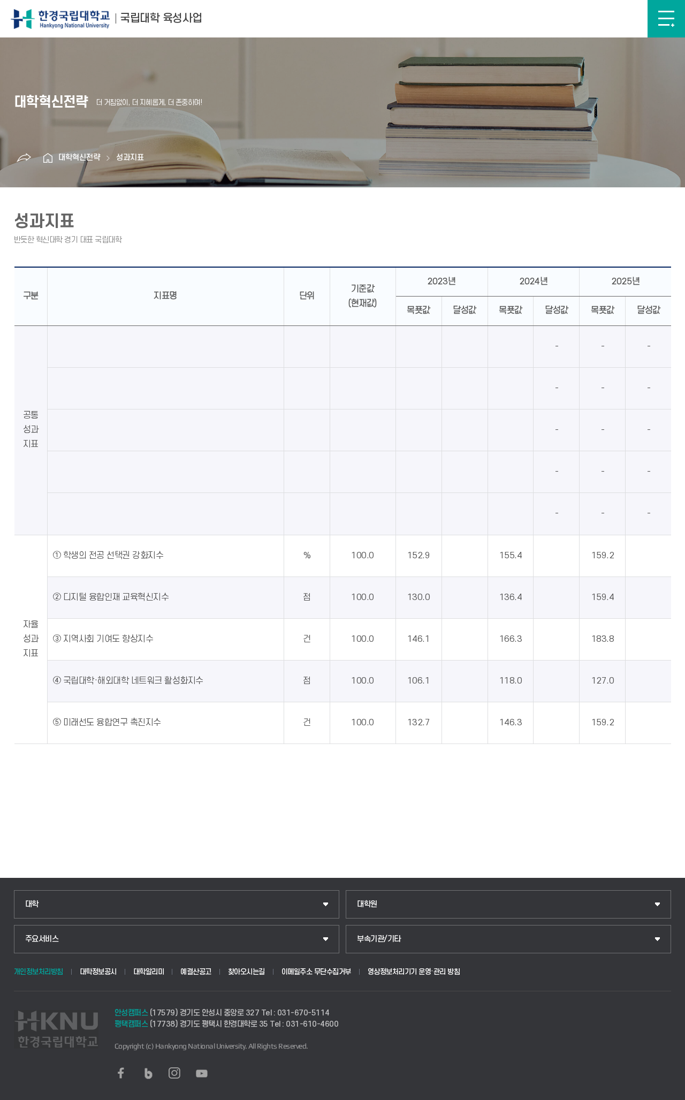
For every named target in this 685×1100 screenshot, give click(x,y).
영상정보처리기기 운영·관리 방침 (414, 972)
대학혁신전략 (79, 157)
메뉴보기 (666, 18)
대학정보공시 (98, 972)
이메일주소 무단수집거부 (316, 972)
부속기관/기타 (379, 939)
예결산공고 (195, 972)
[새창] (121, 1073)
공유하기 (23, 158)
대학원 (367, 904)
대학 (32, 904)
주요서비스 (42, 939)
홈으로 (47, 158)
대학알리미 (148, 972)
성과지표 (130, 157)
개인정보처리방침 (38, 972)
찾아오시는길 (246, 972)
